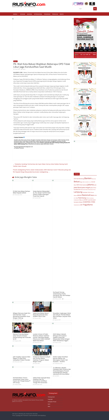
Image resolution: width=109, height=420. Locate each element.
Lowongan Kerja (86, 192)
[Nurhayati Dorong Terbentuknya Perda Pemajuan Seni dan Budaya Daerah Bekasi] (61, 180)
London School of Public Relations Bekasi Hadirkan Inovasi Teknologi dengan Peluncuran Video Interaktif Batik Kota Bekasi (41, 337)
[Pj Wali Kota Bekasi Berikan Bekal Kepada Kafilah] (22, 180)
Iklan (75, 185)
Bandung (81, 178)
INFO (77, 185)
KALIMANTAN (77, 189)
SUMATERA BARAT (92, 200)
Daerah (15, 14)
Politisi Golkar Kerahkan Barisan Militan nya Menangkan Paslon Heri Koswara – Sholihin (60, 359)
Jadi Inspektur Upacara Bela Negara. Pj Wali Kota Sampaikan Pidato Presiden (21, 358)
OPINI (77, 198)
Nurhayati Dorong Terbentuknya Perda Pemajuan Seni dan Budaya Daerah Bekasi (61, 294)
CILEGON (86, 181)
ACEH (75, 178)
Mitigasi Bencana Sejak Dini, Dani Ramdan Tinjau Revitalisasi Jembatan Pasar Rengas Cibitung (22, 315)
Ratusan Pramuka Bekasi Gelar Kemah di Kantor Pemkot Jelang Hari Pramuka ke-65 (22, 336)
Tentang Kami (51, 397)
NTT (74, 198)
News (92, 195)
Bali (78, 178)
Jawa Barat (78, 187)
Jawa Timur (93, 187)
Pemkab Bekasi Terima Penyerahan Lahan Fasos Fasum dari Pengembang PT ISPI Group (21, 380)
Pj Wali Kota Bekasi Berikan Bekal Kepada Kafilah (21, 192)
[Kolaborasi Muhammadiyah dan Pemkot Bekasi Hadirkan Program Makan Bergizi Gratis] (42, 346)
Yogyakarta (88, 204)
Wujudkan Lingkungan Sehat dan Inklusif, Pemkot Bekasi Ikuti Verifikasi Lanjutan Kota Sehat (62, 315)
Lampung (78, 192)
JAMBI (95, 185)
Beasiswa (94, 178)
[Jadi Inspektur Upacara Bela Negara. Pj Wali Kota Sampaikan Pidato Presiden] (22, 346)
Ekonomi (22, 14)
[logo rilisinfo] (29, 392)
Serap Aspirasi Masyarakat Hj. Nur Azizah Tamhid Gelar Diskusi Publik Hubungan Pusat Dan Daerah (42, 193)
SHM (83, 200)
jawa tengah (86, 187)
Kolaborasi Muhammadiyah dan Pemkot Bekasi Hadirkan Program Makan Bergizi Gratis (41, 359)
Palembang (82, 198)
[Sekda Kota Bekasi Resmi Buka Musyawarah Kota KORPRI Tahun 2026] (42, 302)
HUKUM (93, 182)
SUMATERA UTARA (89, 202)
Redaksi (23, 69)
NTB (95, 195)
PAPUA (87, 198)
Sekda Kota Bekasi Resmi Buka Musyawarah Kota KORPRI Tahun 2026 (41, 314)
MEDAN (79, 195)
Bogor (81, 182)
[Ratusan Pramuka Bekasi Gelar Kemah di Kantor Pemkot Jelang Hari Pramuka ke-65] (22, 323)
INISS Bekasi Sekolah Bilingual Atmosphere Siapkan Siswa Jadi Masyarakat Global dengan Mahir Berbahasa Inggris (61, 337)
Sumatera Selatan (78, 202)
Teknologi (55, 14)
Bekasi (15, 61)
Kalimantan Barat (84, 189)
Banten (88, 178)
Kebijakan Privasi (52, 401)
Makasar (92, 192)
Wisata (62, 14)
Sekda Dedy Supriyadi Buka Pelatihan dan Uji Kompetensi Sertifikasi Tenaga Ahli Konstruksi (41, 380)
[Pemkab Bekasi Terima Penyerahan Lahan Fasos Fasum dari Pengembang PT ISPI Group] (22, 367)
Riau (80, 200)
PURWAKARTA (76, 200)
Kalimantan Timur (92, 189)
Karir (49, 404)
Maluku (75, 195)
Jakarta (90, 184)
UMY (81, 205)
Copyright (50, 399)
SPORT (85, 200)
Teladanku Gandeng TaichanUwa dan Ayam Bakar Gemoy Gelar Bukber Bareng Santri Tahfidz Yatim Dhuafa (40, 165)
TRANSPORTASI (77, 205)
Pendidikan (47, 14)
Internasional (38, 14)
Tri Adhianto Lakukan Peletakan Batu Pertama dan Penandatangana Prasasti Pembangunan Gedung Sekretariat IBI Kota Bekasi (62, 371)
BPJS (84, 181)
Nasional (29, 14)
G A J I (90, 181)
